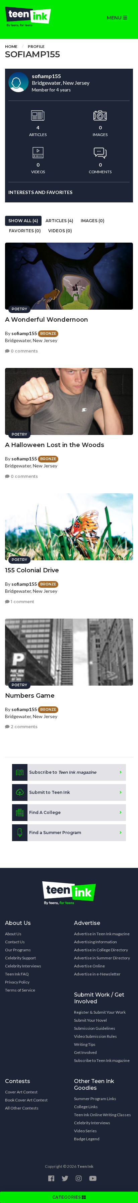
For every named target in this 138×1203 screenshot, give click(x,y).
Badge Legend (86, 1138)
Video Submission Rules (95, 1036)
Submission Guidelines (94, 1028)
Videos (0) (60, 230)
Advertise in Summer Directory (102, 957)
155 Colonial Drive (32, 570)
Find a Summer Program (55, 832)
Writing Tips (84, 1044)
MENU (115, 18)
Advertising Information (95, 941)
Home (11, 46)
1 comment (22, 601)
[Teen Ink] (34, 17)
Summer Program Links (95, 1098)
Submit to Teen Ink (49, 792)
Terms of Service (20, 990)
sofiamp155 (24, 333)
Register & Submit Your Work (100, 1012)
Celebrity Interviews (23, 965)
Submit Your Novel (90, 1020)
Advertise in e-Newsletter (97, 973)
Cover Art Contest (21, 1091)
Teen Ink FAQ (17, 973)
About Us (13, 933)
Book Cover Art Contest (26, 1099)
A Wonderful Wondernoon (46, 319)
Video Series (85, 1130)
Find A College (45, 812)
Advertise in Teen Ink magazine (102, 933)
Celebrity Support (20, 957)
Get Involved (85, 1052)
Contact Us (15, 941)
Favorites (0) (25, 230)
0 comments (24, 351)
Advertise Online (89, 965)
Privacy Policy (17, 982)
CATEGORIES (67, 1197)
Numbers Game (30, 695)
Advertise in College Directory (101, 949)
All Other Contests (22, 1108)
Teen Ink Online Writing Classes (102, 1114)
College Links (86, 1106)
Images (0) (93, 220)
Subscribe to (62, 772)
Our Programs (18, 949)
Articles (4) (59, 220)
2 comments (24, 726)
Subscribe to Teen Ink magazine (102, 1060)
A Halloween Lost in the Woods (54, 445)
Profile (36, 46)
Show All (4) (23, 220)
